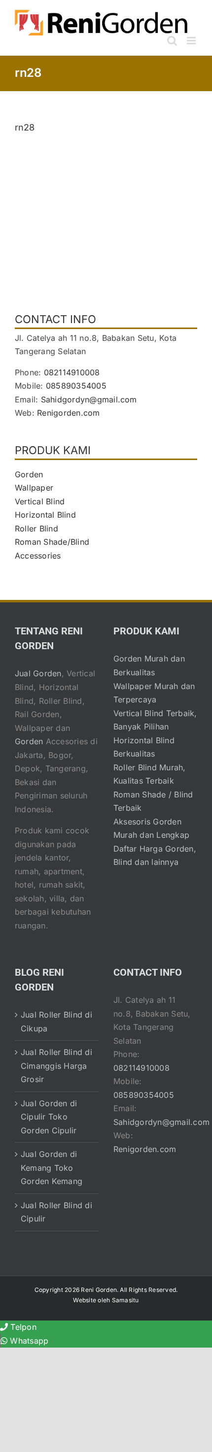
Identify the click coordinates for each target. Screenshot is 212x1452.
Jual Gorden (38, 673)
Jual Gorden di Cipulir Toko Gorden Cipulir (49, 1116)
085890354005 (76, 386)
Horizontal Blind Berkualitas (144, 747)
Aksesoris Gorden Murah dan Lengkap (151, 828)
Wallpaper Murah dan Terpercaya (154, 693)
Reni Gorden (99, 1289)
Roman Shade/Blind (52, 542)
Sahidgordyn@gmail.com (89, 399)
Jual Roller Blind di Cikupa (56, 1021)
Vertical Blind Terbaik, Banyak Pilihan (155, 720)
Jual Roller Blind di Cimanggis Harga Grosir (56, 1065)
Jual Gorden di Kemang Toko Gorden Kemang (51, 1167)
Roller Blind (36, 528)
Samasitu (125, 1300)
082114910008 (72, 372)
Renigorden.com (68, 413)
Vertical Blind (40, 501)
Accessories (38, 556)
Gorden (29, 474)
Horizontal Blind (45, 515)
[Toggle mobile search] (172, 40)
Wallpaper (34, 488)
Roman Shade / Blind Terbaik (153, 801)
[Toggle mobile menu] (192, 40)
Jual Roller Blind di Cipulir (56, 1212)
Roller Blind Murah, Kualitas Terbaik (149, 774)
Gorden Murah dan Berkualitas (149, 665)
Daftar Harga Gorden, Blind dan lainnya (154, 855)
